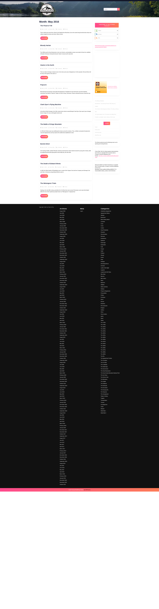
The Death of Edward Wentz (50, 163)
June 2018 (62, 417)
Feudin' (102, 248)
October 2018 (63, 408)
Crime (102, 225)
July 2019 (62, 389)
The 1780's (103, 322)
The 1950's (103, 345)
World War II (103, 413)
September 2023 (63, 284)
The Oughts (103, 381)
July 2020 (62, 364)
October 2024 (63, 257)
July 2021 (62, 339)
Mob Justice (103, 278)
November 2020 (63, 356)
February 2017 (63, 450)
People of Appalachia (105, 291)
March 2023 (62, 297)
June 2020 (62, 366)
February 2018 (63, 425)
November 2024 (63, 255)
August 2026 (62, 211)
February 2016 (63, 476)
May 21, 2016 (44, 88)
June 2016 (62, 467)
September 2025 (63, 234)
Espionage (103, 242)
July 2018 (62, 415)
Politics (102, 295)
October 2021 (63, 333)
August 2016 (62, 463)
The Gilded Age (104, 366)
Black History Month (105, 219)
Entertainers (103, 238)
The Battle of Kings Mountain (51, 124)
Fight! (102, 251)
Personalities (104, 293)
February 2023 (63, 299)
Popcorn (43, 85)
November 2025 (63, 230)
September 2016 (63, 461)
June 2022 (62, 316)
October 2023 (63, 282)
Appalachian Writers (105, 213)
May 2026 (62, 217)
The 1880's (103, 337)
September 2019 (63, 385)
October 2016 (63, 459)
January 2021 (63, 352)
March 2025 (62, 246)
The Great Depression (105, 370)
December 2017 (63, 429)
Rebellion (103, 303)
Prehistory (103, 297)
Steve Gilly (52, 29)
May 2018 (62, 419)
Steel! (102, 318)
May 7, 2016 (44, 167)
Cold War (103, 221)
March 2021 (62, 347)
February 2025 (63, 248)
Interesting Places (105, 263)
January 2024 (63, 276)
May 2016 (62, 469)
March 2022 (62, 322)
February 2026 (63, 223)
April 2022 (62, 320)
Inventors (103, 265)
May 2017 (62, 444)
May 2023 (62, 293)
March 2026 (62, 221)
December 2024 (63, 253)
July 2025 (62, 238)
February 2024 (63, 274)
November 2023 (63, 280)
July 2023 (62, 288)
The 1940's (103, 343)
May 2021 (62, 343)
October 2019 (63, 383)
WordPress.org (98, 135)
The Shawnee (104, 391)
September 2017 (63, 436)
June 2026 (62, 215)
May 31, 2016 (44, 29)
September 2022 (63, 309)
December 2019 (63, 379)
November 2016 (63, 457)
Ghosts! (102, 255)
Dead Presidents (104, 230)
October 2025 (63, 232)
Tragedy (102, 398)
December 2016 (63, 455)
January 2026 (63, 225)
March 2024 (62, 272)
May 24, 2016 (44, 68)
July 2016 (62, 465)
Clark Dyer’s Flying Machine (50, 104)
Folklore (102, 253)
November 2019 (63, 381)
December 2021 (63, 328)
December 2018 (63, 404)
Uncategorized (104, 404)
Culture (102, 227)
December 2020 (63, 354)
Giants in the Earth (47, 65)
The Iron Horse (104, 375)
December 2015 (63, 480)
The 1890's (103, 339)
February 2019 (63, 400)
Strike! (102, 320)
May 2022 (62, 318)
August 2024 (62, 261)
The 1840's (103, 330)
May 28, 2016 (44, 48)
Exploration (103, 244)
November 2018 (63, 406)
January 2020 (63, 377)
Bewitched (103, 217)
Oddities (102, 284)
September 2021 (63, 335)
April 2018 (62, 421)
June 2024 (62, 265)
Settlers (102, 309)
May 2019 (62, 394)
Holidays (103, 261)
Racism (102, 301)
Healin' (102, 257)
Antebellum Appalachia (106, 211)
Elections (103, 236)
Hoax (102, 259)
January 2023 (63, 301)
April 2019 (62, 396)
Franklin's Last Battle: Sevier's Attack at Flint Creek (105, 117)
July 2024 (62, 263)
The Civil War (104, 362)
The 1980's (103, 352)
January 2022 (63, 326)
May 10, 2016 (44, 147)
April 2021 (62, 345)
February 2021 (63, 349)
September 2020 (63, 360)
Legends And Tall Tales (106, 272)
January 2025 (63, 251)
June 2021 (62, 341)
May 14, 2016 (44, 127)
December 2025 (63, 227)
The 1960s (103, 347)
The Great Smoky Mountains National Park (110, 373)
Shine (102, 312)
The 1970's (103, 349)
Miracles (102, 276)
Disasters (103, 232)
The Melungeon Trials (48, 183)
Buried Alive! (45, 144)
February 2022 (63, 324)
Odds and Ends (104, 286)
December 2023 (63, 278)
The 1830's (103, 328)
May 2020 (62, 368)
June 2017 (62, 442)
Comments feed (98, 132)
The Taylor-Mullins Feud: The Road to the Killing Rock (105, 114)
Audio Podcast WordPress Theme (76, 489)
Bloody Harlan (45, 45)
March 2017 (62, 448)
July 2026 (62, 213)
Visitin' (102, 406)
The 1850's (103, 333)
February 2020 (63, 375)
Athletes (102, 215)
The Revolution (104, 387)
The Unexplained (104, 394)
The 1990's (103, 354)
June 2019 (62, 391)
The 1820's (103, 326)
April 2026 (62, 219)
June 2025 (62, 240)
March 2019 (62, 398)
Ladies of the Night (105, 267)
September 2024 (63, 259)
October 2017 (63, 434)
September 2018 (63, 410)
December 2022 (63, 303)
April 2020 (62, 370)
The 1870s (103, 335)
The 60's (103, 356)
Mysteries (103, 282)
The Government (104, 368)
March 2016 (62, 473)
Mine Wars (103, 274)
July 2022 (62, 314)
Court (102, 223)
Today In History (104, 396)
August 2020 (62, 362)
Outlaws (102, 288)
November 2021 (63, 330)
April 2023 (62, 295)
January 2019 (63, 402)
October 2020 (63, 358)
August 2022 (62, 312)
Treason (102, 402)
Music (102, 280)
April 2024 (62, 270)
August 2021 (62, 337)
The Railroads (104, 385)
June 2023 (62, 291)
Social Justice (104, 314)
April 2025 (62, 244)
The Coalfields (104, 364)
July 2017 (62, 440)
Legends (103, 270)
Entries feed (97, 129)
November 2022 (63, 305)
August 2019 (62, 387)
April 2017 (62, 446)
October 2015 (63, 484)
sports (102, 316)
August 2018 (62, 413)
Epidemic (103, 240)
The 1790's (103, 324)
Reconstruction (104, 305)
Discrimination (104, 234)
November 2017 (63, 431)
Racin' (102, 299)
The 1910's (103, 341)
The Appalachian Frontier (106, 358)
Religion (102, 307)
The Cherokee (104, 360)
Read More (44, 39)
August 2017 (62, 438)
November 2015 (63, 482)
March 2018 (62, 423)
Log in (96, 126)
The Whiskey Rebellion (99, 100)
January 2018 (63, 427)
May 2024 (62, 267)
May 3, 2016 (44, 186)
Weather (102, 408)
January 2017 (63, 452)
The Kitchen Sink (104, 377)
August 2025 (62, 236)
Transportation (104, 400)
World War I (103, 410)
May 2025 (62, 242)
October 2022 (63, 307)
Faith (102, 246)
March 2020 (62, 373)
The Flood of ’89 (46, 26)
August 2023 (62, 286)
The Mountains (104, 379)
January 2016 (63, 478)
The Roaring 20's (104, 389)
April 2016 (62, 471)
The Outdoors (104, 383)
